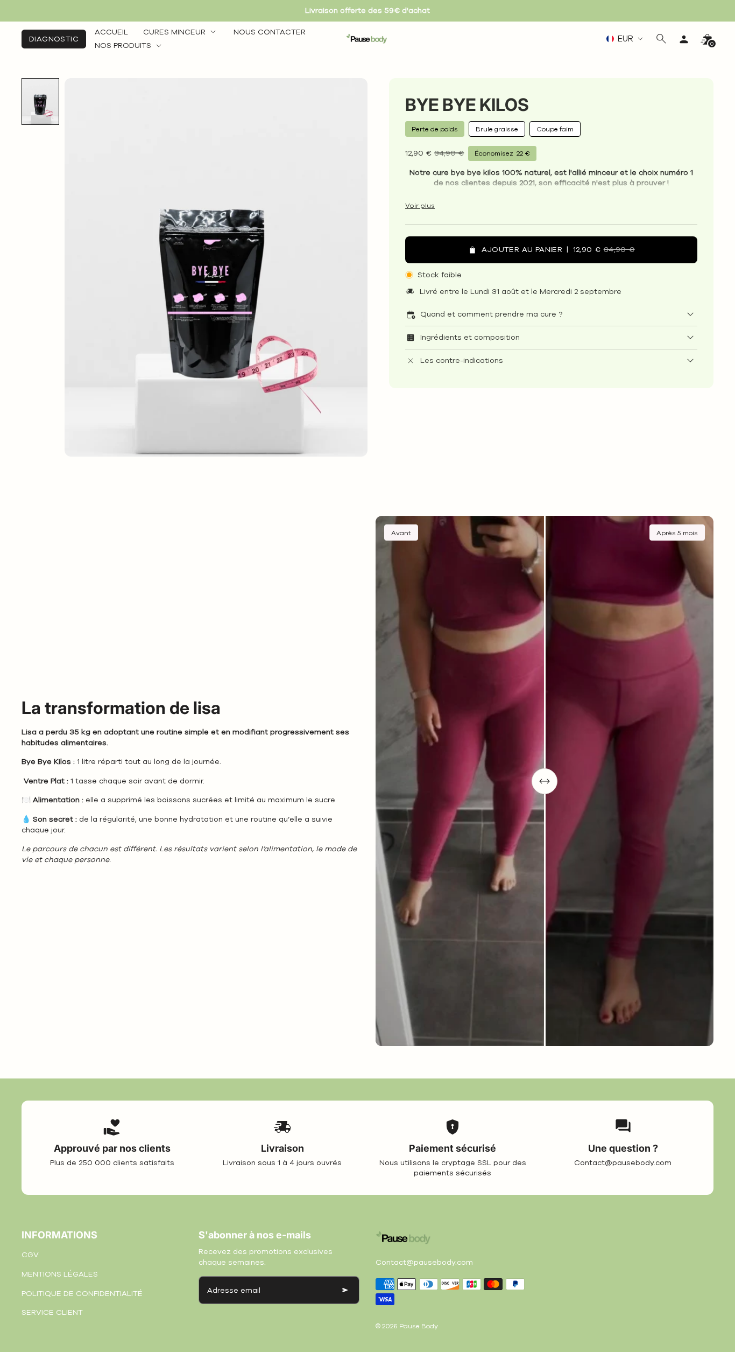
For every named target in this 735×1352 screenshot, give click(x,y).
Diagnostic (54, 39)
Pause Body (418, 1325)
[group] (40, 101)
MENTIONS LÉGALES (60, 1274)
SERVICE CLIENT (52, 1312)
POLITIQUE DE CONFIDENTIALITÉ (82, 1293)
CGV (30, 1255)
